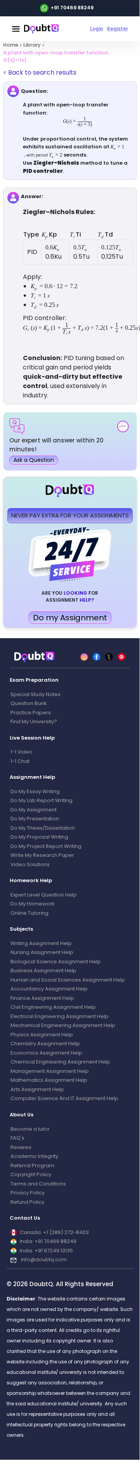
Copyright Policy (30, 1174)
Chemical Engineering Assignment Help (60, 1061)
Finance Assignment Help (42, 998)
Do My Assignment (33, 809)
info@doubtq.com (43, 1259)
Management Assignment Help (49, 1071)
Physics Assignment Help (41, 1034)
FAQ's (17, 1138)
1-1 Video (21, 752)
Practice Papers (30, 712)
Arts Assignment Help (37, 1089)
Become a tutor (30, 1129)
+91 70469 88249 (72, 7)
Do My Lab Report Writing (41, 800)
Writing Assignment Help (41, 943)
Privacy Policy (27, 1192)
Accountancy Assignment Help (49, 988)
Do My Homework (32, 903)
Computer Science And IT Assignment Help (64, 1098)
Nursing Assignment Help (41, 952)
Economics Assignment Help (46, 1053)
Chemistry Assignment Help (45, 1043)
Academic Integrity (34, 1156)
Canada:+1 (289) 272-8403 (54, 1232)
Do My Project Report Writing (45, 846)
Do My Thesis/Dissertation (42, 828)
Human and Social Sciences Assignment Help (67, 980)
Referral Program (32, 1165)
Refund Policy (27, 1202)
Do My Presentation (34, 818)
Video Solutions (30, 864)
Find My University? (33, 721)
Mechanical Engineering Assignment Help (62, 1025)
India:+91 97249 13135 (46, 1250)
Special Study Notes (35, 694)
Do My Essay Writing (35, 791)
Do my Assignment (70, 617)
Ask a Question (34, 460)
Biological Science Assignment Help (55, 961)
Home (10, 45)
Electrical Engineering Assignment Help (59, 1016)
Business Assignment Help (43, 970)
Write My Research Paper (42, 855)
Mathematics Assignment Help (48, 1080)
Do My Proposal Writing (39, 837)
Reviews (20, 1147)
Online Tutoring (29, 913)
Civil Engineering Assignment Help (53, 1007)
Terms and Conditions (38, 1183)
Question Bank (28, 703)
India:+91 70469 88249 (48, 1241)
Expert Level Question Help (43, 894)
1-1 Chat (19, 761)
